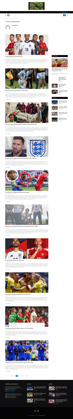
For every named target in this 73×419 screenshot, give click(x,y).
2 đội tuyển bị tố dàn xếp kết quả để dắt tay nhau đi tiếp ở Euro (18, 294)
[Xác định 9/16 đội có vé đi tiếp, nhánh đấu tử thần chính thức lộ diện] (26, 350)
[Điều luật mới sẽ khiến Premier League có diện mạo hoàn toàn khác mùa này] (52, 395)
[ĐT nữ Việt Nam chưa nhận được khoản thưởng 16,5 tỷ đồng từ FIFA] (55, 79)
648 (11, 375)
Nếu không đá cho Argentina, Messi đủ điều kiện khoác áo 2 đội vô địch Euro (20, 158)
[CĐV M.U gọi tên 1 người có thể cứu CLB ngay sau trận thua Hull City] (55, 114)
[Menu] (5, 15)
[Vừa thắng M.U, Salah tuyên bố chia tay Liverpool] (55, 86)
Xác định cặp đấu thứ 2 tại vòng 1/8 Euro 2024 (14, 260)
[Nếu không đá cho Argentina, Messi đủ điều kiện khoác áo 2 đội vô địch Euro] (26, 146)
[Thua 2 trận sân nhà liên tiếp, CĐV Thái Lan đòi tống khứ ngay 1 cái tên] (55, 102)
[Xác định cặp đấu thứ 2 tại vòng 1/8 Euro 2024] (26, 248)
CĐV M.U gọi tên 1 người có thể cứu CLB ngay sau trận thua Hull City (63, 113)
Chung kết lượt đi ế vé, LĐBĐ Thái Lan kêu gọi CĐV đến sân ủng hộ (63, 119)
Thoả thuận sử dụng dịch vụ (10, 391)
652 (22, 375)
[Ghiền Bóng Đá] (8, 15)
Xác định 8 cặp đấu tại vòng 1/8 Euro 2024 (13, 56)
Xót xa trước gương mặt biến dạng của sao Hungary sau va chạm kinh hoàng (21, 124)
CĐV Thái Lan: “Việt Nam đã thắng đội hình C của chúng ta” (63, 107)
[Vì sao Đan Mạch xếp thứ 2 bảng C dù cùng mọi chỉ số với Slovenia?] (26, 316)
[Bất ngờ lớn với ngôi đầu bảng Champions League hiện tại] (55, 92)
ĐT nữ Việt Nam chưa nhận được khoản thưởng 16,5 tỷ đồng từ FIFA (63, 79)
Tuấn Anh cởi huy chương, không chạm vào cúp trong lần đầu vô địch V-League (21, 226)
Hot (64, 15)
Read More (8, 65)
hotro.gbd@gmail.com (11, 390)
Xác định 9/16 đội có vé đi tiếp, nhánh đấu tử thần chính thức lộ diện (19, 362)
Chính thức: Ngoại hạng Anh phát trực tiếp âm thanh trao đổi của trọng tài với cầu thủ (61, 400)
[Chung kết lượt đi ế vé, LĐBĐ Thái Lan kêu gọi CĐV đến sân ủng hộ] (55, 120)
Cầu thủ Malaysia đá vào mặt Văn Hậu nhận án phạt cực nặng (59, 69)
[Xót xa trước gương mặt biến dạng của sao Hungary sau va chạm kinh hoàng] (26, 112)
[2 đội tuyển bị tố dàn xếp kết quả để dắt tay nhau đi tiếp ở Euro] (26, 282)
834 (26, 375)
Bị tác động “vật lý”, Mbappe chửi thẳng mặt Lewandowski (17, 192)
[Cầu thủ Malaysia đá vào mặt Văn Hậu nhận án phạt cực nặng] (60, 62)
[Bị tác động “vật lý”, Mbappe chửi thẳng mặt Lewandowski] (26, 180)
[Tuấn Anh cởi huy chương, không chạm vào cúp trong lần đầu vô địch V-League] (26, 214)
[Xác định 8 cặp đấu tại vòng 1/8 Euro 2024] (26, 44)
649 (14, 375)
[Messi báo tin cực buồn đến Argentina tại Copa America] (26, 78)
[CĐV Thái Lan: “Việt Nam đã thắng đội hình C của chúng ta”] (55, 108)
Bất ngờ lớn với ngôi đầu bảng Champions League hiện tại (63, 91)
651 (19, 375)
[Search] (67, 15)
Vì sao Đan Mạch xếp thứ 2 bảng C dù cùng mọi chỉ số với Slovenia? (19, 328)
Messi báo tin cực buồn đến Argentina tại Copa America (16, 90)
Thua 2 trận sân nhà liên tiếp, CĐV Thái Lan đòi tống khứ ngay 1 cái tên (63, 102)
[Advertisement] (60, 37)
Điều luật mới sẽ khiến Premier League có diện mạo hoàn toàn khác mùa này (61, 394)
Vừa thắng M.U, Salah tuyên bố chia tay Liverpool (62, 85)
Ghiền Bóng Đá (15, 25)
